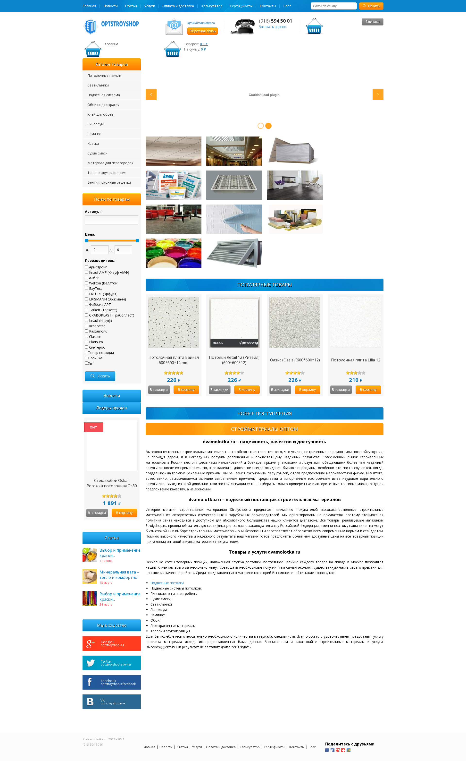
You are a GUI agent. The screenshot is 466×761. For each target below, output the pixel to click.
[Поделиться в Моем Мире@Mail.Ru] (332, 750)
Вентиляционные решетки (109, 182)
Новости (110, 6)
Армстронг (98, 267)
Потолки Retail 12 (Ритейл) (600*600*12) (234, 360)
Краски (93, 143)
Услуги (149, 6)
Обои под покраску (103, 104)
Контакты (268, 6)
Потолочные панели (104, 75)
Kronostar (97, 326)
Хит (91, 363)
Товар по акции (101, 352)
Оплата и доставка (178, 6)
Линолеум (95, 124)
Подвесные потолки (167, 583)
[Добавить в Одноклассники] (338, 750)
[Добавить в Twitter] (343, 750)
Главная (89, 6)
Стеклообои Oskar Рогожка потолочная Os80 (112, 483)
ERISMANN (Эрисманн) (107, 299)
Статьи (131, 6)
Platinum (96, 342)
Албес (94, 277)
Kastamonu (98, 331)
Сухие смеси (97, 153)
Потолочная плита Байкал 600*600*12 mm (174, 360)
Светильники (98, 85)
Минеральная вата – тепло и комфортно (119, 574)
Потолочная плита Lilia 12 (355, 360)
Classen (95, 336)
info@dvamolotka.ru (201, 23)
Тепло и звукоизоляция (106, 172)
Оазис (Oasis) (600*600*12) (295, 360)
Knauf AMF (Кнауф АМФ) (109, 272)
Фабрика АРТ (100, 304)
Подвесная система (103, 95)
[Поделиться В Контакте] (348, 750)
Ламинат (94, 133)
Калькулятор (212, 6)
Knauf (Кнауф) (100, 320)
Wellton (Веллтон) (103, 283)
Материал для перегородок (110, 163)
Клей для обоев (100, 114)
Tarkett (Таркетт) (103, 310)
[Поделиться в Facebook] (327, 750)
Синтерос (97, 347)
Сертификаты (241, 6)
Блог (287, 6)
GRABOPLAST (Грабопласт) (111, 315)
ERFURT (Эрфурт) (103, 293)
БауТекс (95, 288)
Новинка (95, 358)
